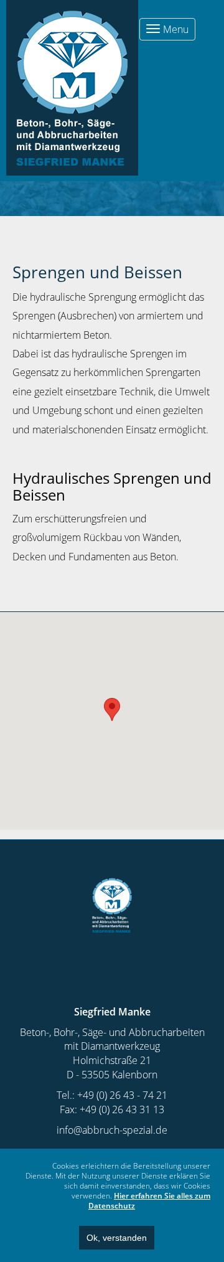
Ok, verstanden (116, 1238)
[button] (112, 709)
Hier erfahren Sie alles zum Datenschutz (149, 1200)
